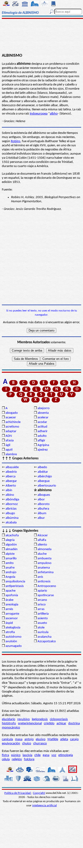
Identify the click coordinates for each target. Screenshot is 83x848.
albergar (11, 481)
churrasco (40, 743)
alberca (10, 476)
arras (41, 609)
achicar (61, 723)
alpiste (10, 554)
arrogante (12, 614)
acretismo (12, 426)
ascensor (12, 618)
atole (41, 627)
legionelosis (40, 719)
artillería (43, 614)
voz (53, 755)
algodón (11, 544)
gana (46, 755)
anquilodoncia (15, 581)
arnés (9, 609)
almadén (12, 549)
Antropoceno (47, 586)
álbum (42, 513)
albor (41, 499)
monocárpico (11, 727)
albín (9, 490)
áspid (9, 623)
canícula (7, 739)
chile (37, 755)
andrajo (11, 572)
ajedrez (43, 450)
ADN (9, 436)
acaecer (11, 417)
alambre (11, 454)
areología (12, 604)
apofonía (12, 595)
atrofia (10, 632)
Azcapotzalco (47, 641)
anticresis (44, 581)
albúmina (12, 518)
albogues (44, 495)
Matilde (52, 739)
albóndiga (12, 499)
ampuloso (44, 563)
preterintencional (30, 723)
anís (40, 577)
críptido (49, 723)
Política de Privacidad (17, 793)
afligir (41, 440)
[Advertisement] (41, 36)
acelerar (43, 417)
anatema (44, 567)
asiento (43, 618)
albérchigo (45, 476)
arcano (42, 600)
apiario (42, 591)
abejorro (44, 408)
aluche (42, 554)
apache (10, 591)
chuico (26, 743)
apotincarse (46, 595)
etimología (65, 755)
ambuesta (44, 558)
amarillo (11, 558)
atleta (64, 739)
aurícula (43, 632)
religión (17, 759)
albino (10, 495)
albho (54, 113)
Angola (10, 577)
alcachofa (12, 535)
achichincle (13, 422)
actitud (42, 426)
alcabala (11, 522)
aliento (42, 544)
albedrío (11, 472)
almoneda (44, 549)
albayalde (12, 467)
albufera (43, 509)
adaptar (11, 431)
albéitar (43, 472)
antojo (29, 739)
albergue (44, 481)
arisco (42, 604)
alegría (10, 540)
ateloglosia (13, 627)
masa (18, 739)
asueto (42, 623)
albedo (42, 467)
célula (6, 759)
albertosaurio (47, 485)
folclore (29, 759)
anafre (10, 567)
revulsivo (23, 719)
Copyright (39, 793)
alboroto (44, 504)
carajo (74, 739)
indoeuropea (38, 113)
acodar (42, 422)
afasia (10, 440)
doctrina (74, 723)
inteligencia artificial (44, 805)
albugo (10, 513)
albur (41, 518)
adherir (42, 431)
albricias (11, 509)
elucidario (8, 719)
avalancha (44, 637)
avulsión (11, 641)
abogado (12, 413)
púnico (16, 755)
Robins (15, 141)
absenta (43, 413)
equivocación (11, 743)
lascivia (27, 755)
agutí (9, 450)
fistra (5, 755)
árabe (9, 600)
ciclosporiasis (59, 719)
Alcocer (43, 535)
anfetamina (45, 572)
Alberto (11, 485)
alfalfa (42, 540)
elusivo (40, 739)
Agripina (43, 445)
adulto (42, 436)
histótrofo (9, 723)
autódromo (13, 637)
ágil (8, 445)
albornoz (12, 504)
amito (10, 563)
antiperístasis (15, 586)
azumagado (14, 646)
